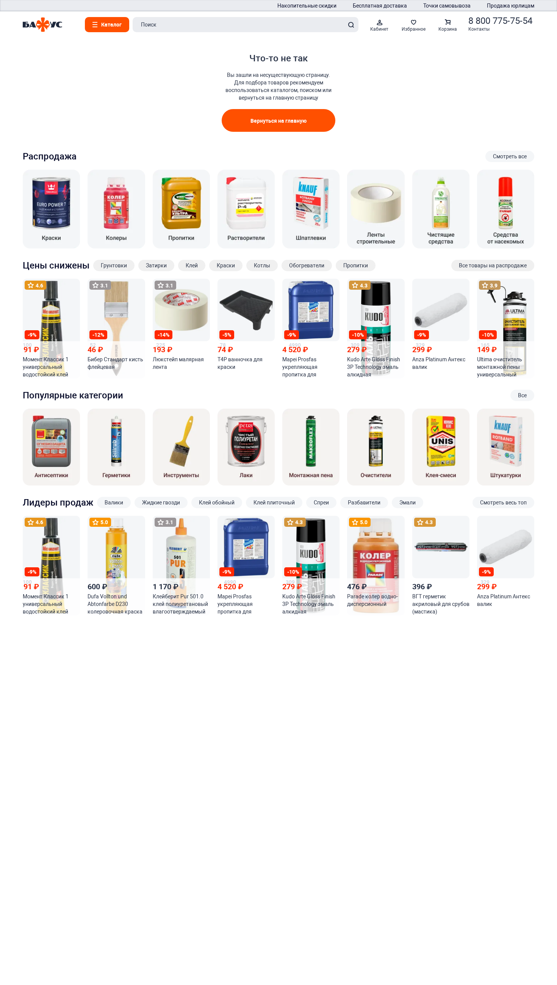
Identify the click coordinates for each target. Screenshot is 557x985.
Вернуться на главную (278, 120)
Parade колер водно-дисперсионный (372, 600)
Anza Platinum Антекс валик (438, 363)
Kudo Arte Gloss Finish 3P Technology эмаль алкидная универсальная (373, 367)
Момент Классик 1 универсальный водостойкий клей (46, 367)
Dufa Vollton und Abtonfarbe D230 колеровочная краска (115, 604)
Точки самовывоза (447, 6)
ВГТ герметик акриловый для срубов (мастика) (440, 604)
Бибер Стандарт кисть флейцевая (115, 363)
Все (522, 395)
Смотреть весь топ (503, 503)
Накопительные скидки (306, 6)
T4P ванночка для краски (240, 363)
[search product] (351, 24)
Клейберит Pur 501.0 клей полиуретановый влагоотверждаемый (180, 604)
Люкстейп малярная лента (178, 363)
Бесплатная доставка (380, 6)
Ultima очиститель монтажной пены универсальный (499, 367)
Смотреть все (510, 156)
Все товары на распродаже (493, 265)
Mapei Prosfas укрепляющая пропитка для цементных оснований (310, 367)
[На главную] (42, 24)
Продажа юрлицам (510, 6)
